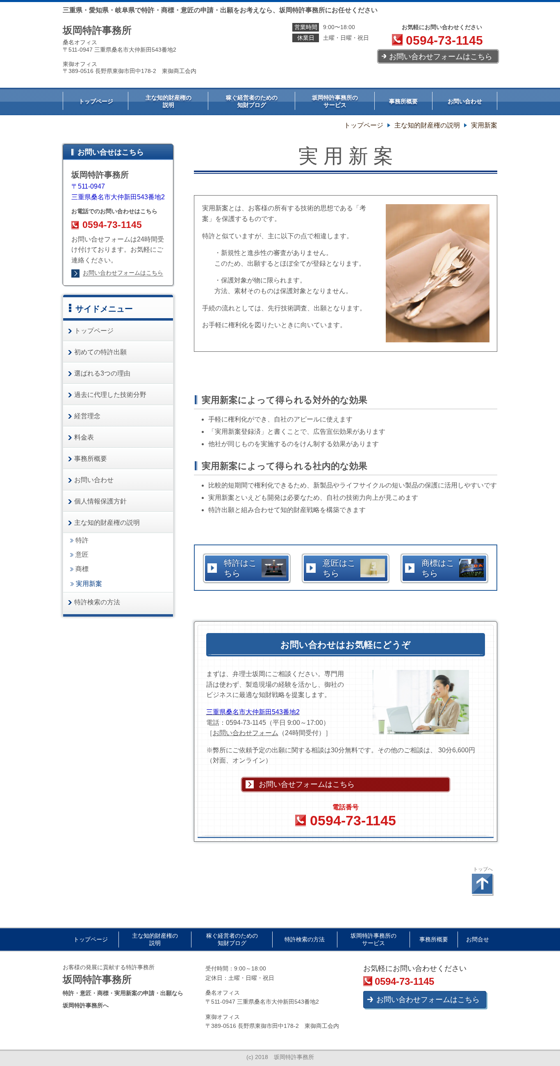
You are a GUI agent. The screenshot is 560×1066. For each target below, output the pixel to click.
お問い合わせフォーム (245, 732)
